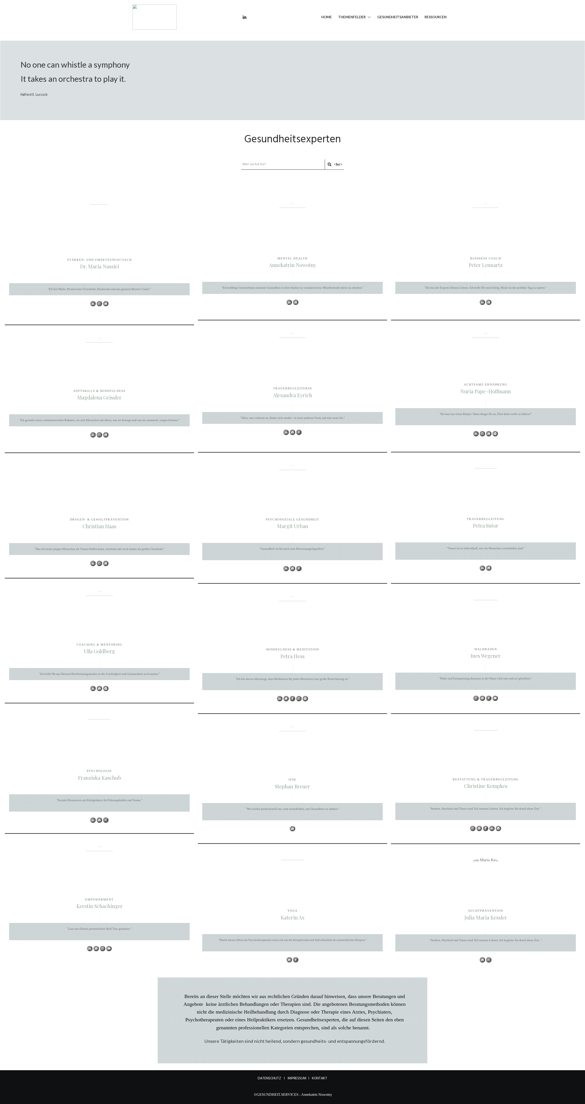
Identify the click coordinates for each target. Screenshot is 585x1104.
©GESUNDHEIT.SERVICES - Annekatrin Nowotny (293, 1094)
